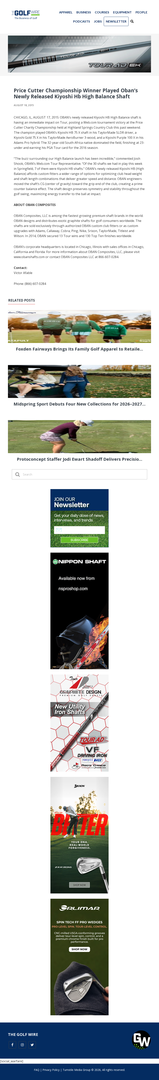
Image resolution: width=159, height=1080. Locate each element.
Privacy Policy (51, 1070)
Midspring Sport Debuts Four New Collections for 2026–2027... (80, 404)
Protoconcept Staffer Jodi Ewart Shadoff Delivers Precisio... (79, 459)
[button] (132, 21)
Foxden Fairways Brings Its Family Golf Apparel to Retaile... (79, 349)
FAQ (36, 1070)
